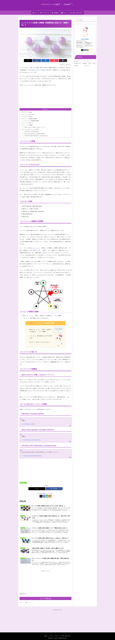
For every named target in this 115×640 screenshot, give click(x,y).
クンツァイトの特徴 (27, 112)
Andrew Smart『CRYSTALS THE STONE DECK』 (33, 455)
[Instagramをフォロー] (44, 496)
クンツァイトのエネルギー (29, 114)
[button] (63, 60)
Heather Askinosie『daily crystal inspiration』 (32, 439)
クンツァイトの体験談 (28, 125)
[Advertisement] (45, 97)
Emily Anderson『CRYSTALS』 (30, 423)
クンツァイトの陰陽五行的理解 (30, 118)
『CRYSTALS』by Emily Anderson (31, 131)
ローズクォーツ (37, 70)
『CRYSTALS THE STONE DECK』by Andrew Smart (35, 135)
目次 (44, 109)
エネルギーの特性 (28, 116)
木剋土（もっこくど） (34, 248)
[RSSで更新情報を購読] (50, 496)
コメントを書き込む (46, 598)
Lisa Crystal (85, 39)
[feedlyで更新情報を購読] (47, 496)
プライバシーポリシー (54, 635)
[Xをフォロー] (41, 496)
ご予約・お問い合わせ (65, 635)
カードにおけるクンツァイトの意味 (31, 129)
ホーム (47, 635)
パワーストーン (24, 482)
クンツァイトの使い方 (28, 122)
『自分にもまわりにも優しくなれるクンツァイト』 (35, 127)
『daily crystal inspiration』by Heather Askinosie (34, 133)
